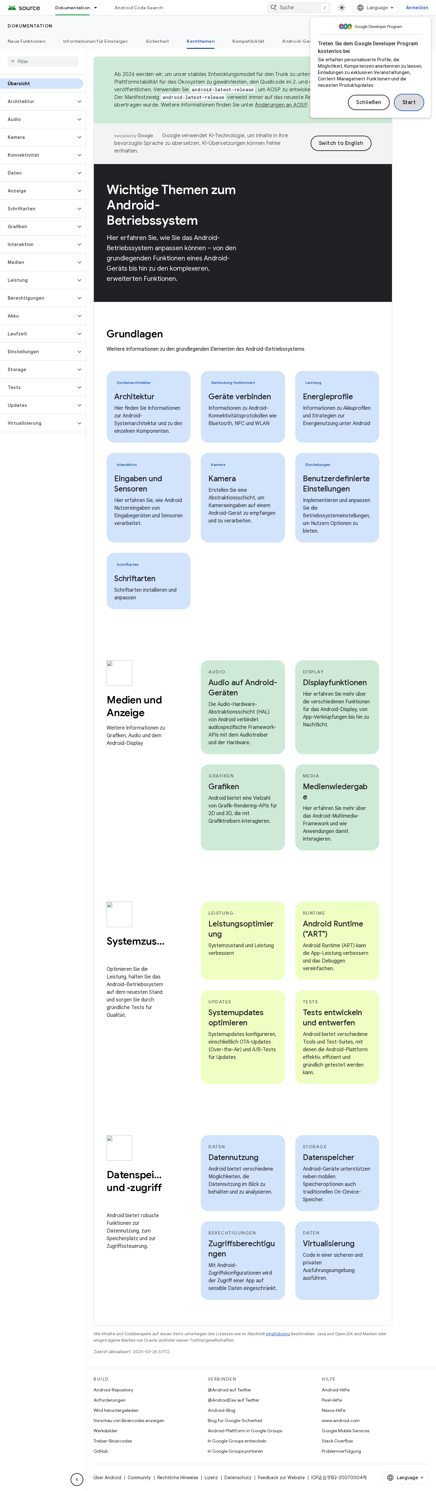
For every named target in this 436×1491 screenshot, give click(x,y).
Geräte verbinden (239, 396)
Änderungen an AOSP (281, 105)
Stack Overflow (337, 1441)
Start (409, 102)
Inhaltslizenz (278, 1334)
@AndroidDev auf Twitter (233, 1400)
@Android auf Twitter (229, 1390)
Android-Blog (221, 1410)
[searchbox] (43, 61)
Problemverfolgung (341, 1451)
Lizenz (211, 1477)
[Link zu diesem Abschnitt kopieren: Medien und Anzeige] (153, 713)
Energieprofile (328, 396)
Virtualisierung (329, 1243)
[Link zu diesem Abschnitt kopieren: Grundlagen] (171, 335)
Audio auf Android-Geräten (242, 688)
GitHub (101, 1451)
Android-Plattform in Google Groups (245, 1431)
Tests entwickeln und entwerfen (332, 1018)
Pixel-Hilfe (332, 1400)
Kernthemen (200, 41)
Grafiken (223, 786)
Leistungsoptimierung (241, 929)
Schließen (368, 102)
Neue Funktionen (26, 41)
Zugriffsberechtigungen (241, 1249)
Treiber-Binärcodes (113, 1441)
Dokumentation (72, 8)
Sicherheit (157, 41)
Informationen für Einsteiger (95, 41)
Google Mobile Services (345, 1431)
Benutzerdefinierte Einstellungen (336, 484)
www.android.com (341, 1420)
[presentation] (243, 333)
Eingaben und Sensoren (138, 484)
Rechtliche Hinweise (177, 1477)
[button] (38, 101)
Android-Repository (113, 1390)
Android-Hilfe (336, 1390)
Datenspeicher (328, 1157)
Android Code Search (139, 8)
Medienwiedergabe (335, 792)
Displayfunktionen (335, 682)
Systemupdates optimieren (236, 1018)
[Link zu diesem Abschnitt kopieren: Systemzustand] (113, 955)
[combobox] (299, 7)
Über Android (107, 1477)
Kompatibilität (248, 41)
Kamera (222, 478)
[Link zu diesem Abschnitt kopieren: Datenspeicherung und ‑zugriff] (113, 1201)
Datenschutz (238, 1477)
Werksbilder (105, 1431)
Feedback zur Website (281, 1477)
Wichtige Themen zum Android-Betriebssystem (171, 205)
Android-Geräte (300, 41)
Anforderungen (109, 1400)
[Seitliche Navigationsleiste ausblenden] (77, 1479)
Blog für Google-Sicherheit (235, 1420)
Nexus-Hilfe (333, 1410)
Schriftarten (134, 578)
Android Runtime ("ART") (333, 929)
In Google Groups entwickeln (237, 1441)
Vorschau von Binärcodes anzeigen (129, 1420)
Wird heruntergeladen (116, 1410)
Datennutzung (233, 1157)
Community (139, 1477)
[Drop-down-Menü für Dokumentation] (98, 7)
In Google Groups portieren (235, 1451)
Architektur (134, 396)
